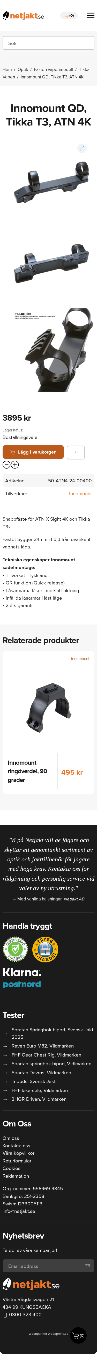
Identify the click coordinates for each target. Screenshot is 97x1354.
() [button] (82, 1335)
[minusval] (7, 465)
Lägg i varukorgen (37, 452)
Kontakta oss (16, 1145)
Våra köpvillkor (18, 1152)
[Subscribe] (87, 1266)
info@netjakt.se (19, 1210)
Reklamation (16, 1175)
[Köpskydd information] (15, 949)
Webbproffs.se (58, 1333)
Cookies (11, 1168)
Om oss (11, 1137)
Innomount (80, 493)
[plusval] (15, 465)
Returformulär (17, 1160)
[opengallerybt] (82, 148)
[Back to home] (23, 15)
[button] (69, 15)
